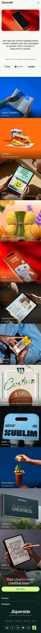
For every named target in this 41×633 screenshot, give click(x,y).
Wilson (4, 400)
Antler (4, 565)
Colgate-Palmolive (9, 112)
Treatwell (5, 359)
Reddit (4, 277)
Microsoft (5, 236)
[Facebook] (12, 627)
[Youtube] (23, 627)
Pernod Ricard (7, 483)
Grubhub (5, 153)
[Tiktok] (28, 627)
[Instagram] (18, 627)
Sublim (4, 441)
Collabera (6, 524)
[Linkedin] (7, 627)
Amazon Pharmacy (9, 318)
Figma (4, 193)
